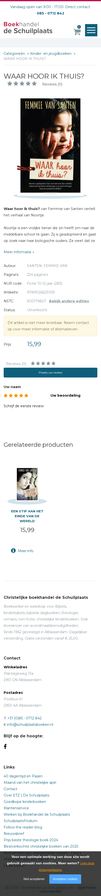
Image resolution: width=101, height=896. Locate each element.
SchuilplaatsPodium (21, 821)
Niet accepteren (34, 879)
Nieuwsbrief (14, 833)
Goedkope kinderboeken (25, 801)
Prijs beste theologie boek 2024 (31, 840)
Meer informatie (17, 252)
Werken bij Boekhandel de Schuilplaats (37, 814)
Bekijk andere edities (69, 301)
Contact (10, 789)
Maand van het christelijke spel (30, 782)
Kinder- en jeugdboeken (51, 53)
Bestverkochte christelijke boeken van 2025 (41, 846)
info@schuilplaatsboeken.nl (30, 724)
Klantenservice (16, 808)
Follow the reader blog (23, 827)
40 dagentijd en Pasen (23, 776)
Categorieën (15, 53)
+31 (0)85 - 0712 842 (24, 718)
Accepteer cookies (65, 879)
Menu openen (91, 30)
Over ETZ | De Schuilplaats (26, 795)
